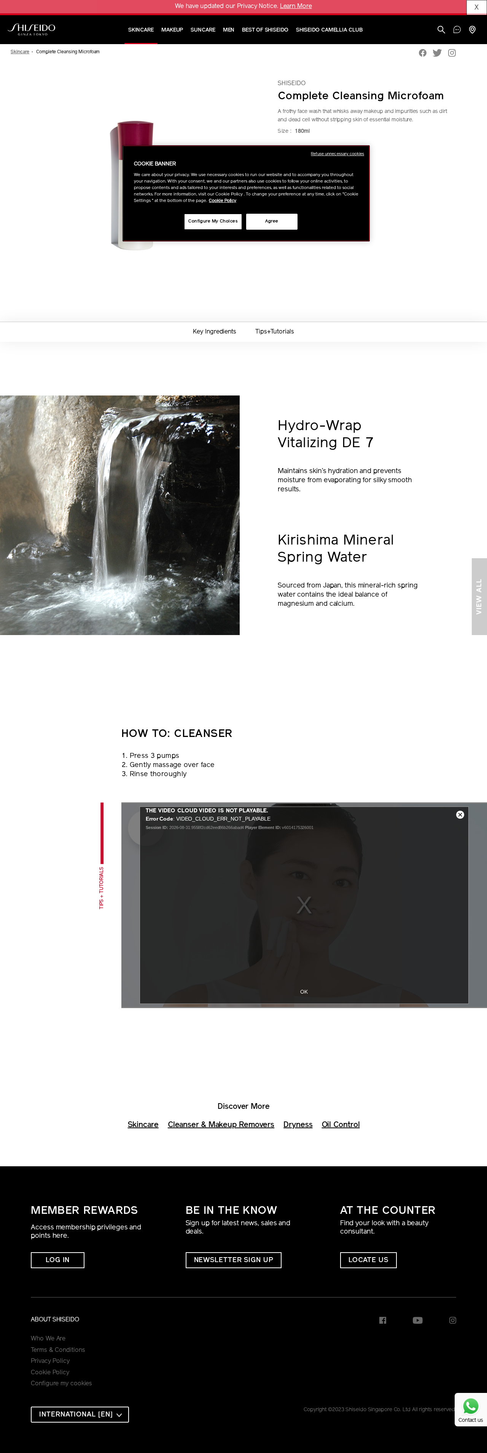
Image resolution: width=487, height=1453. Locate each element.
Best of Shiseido (265, 30)
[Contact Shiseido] (457, 30)
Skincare (141, 30)
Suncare (203, 30)
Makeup (172, 30)
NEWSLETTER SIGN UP (233, 1260)
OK (304, 992)
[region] (246, 193)
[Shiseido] (31, 30)
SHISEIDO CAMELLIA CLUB (329, 30)
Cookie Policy (50, 1373)
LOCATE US (368, 1260)
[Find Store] (472, 30)
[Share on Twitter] (437, 53)
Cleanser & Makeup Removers (221, 1125)
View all (479, 597)
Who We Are (48, 1339)
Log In (58, 1260)
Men (229, 30)
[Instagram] (452, 53)
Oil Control (341, 1125)
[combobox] (80, 1415)
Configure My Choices (212, 221)
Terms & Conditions (58, 1350)
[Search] (441, 30)
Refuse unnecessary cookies (337, 154)
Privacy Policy (50, 1361)
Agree (272, 221)
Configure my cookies (61, 1384)
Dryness (297, 1125)
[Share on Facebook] (423, 53)
